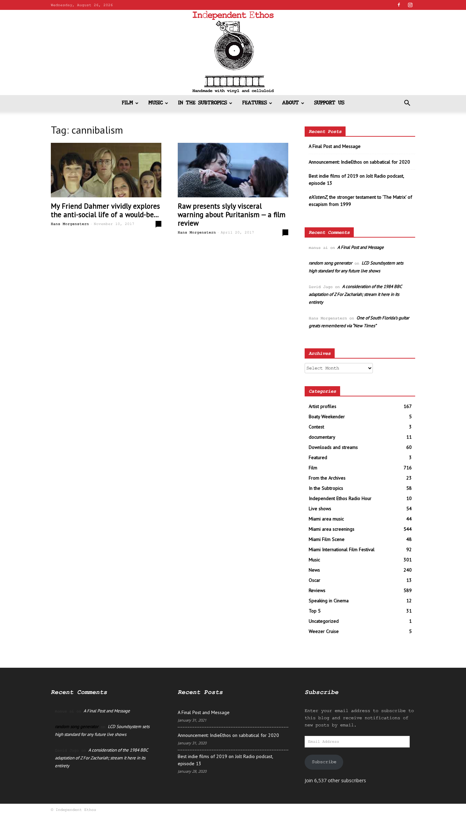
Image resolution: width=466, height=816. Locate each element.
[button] (407, 104)
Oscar (314, 580)
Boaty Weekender (327, 416)
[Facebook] (399, 5)
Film (127, 103)
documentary (322, 437)
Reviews (317, 590)
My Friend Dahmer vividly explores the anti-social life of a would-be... (105, 210)
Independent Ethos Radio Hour (340, 498)
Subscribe (324, 762)
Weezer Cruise (324, 631)
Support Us (329, 103)
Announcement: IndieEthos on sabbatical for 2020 (359, 162)
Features (254, 103)
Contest (316, 427)
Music (155, 103)
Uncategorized (324, 621)
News (314, 570)
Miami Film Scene (327, 539)
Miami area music (326, 519)
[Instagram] (410, 5)
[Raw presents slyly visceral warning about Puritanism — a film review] (233, 170)
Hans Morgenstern (70, 224)
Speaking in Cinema (329, 601)
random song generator (330, 263)
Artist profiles (322, 406)
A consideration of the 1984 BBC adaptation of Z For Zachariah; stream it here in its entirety (355, 294)
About (290, 103)
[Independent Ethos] (233, 52)
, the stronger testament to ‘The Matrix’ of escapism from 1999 (360, 200)
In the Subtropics (202, 103)
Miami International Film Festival (342, 549)
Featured (318, 457)
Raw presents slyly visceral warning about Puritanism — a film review (232, 214)
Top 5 (315, 611)
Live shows (320, 508)
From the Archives (327, 478)
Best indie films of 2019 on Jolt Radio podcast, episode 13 (356, 179)
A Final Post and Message (335, 146)
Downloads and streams (333, 447)
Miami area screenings (331, 529)
